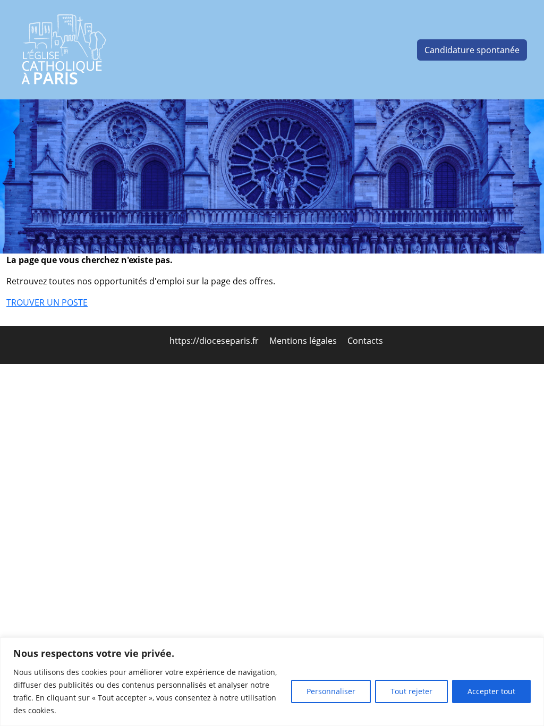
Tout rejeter (411, 691)
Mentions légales (304, 341)
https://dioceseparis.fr (215, 341)
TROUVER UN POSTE (47, 302)
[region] (272, 681)
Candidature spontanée (472, 50)
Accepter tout (491, 691)
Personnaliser (331, 691)
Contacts (365, 341)
